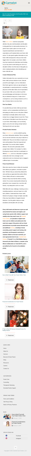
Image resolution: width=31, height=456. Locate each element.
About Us (5, 351)
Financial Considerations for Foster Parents (12, 301)
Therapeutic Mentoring (8, 385)
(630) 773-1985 (8, 9)
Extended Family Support (9, 388)
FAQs (4, 359)
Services (5, 354)
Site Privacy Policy (8, 401)
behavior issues (10, 133)
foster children (9, 41)
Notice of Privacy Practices (10, 404)
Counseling (6, 382)
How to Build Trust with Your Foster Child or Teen (14, 275)
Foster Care (6, 379)
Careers (5, 365)
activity (8, 153)
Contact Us (6, 368)
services (12, 227)
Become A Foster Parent (9, 357)
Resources (6, 362)
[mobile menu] (29, 3)
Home (4, 348)
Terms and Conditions (8, 398)
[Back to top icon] (15, 447)
